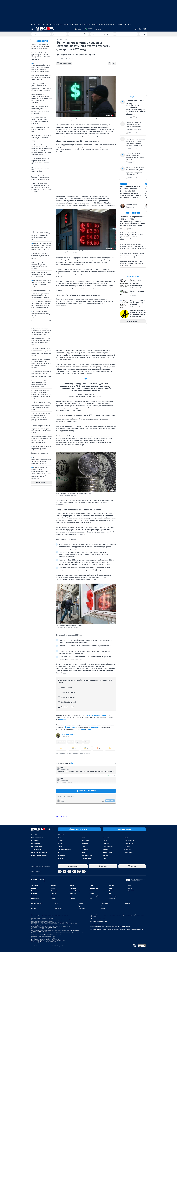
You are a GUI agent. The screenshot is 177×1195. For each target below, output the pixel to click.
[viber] (79, 871)
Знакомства (86, 24)
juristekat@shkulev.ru (73, 930)
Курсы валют (110, 24)
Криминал (85, 841)
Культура (85, 844)
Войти (62, 801)
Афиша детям (57, 24)
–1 (114, 775)
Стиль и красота (129, 841)
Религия (105, 855)
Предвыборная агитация (39, 852)
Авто (59, 838)
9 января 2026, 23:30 (61, 58)
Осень (105, 841)
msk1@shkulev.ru (52, 927)
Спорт (126, 838)
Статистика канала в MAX (39, 855)
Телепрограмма (75, 24)
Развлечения (107, 852)
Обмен (87, 742)
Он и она (106, 838)
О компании (35, 841)
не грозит (62, 720)
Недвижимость (36, 24)
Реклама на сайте (37, 838)
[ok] (69, 871)
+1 (108, 775)
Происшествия (108, 846)
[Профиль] (144, 29)
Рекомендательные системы (97, 924)
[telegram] (60, 871)
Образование (86, 858)
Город (60, 846)
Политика (106, 844)
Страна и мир (128, 844)
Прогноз (79, 742)
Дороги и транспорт (64, 849)
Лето (83, 846)
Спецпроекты (128, 852)
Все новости (42, 41)
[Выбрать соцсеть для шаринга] (114, 63)
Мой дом (85, 849)
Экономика (127, 849)
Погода (66, 24)
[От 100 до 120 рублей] (59, 702)
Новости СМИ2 (61, 816)
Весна (60, 844)
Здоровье (61, 858)
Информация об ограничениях (98, 919)
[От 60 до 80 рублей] (59, 692)
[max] (74, 871)
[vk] (64, 871)
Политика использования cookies (98, 921)
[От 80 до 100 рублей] (59, 697)
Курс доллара (61, 742)
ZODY (124, 24)
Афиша (94, 24)
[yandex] (84, 871)
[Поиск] (135, 29)
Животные (61, 855)
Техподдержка (36, 849)
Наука (84, 852)
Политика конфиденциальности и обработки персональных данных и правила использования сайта (116, 929)
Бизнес (60, 841)
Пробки (119, 24)
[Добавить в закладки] (109, 63)
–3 (114, 786)
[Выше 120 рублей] (59, 707)
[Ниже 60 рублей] (59, 688)
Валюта (70, 742)
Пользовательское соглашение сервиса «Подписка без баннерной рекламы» (110, 926)
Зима (83, 838)
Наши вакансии (36, 846)
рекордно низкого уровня (96, 715)
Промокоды (47, 24)
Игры (129, 24)
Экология (127, 846)
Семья (105, 858)
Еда (59, 852)
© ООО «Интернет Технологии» (60, 946)
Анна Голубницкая (68, 734)
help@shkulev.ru (43, 931)
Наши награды (36, 844)
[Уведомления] (140, 29)
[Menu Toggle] (32, 29)
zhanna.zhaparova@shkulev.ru (39, 939)
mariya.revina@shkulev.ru (44, 934)
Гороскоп (101, 24)
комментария (65, 63)
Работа (105, 849)
